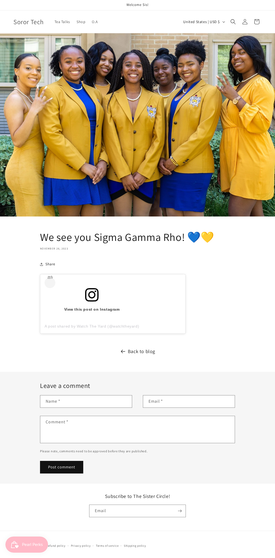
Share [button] (50, 264)
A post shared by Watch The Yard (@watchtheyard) (92, 326)
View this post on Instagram (92, 309)
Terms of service (107, 546)
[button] (233, 22)
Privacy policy (81, 546)
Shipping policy (135, 546)
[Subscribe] (180, 511)
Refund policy (56, 546)
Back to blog (141, 351)
